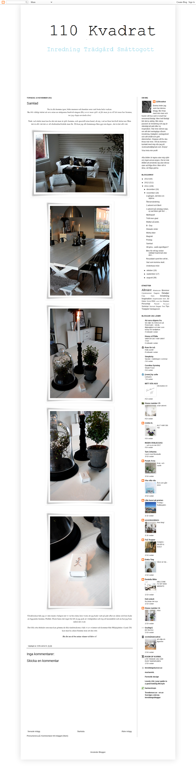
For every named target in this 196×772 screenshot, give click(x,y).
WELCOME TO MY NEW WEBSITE (162, 584)
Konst (149, 301)
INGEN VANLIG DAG (153, 443)
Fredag (149, 240)
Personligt (146, 304)
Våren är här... (162, 562)
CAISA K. (149, 423)
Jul (168, 299)
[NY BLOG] (149, 630)
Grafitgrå (149, 628)
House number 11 (152, 608)
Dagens (157, 293)
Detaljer (165, 293)
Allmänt (146, 290)
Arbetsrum (157, 290)
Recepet (166, 304)
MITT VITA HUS (151, 384)
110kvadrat (161, 102)
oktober (150, 270)
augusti (150, 278)
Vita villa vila (150, 480)
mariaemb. (149, 672)
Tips (167, 306)
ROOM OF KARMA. (153, 657)
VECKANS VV (162, 386)
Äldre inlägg (127, 731)
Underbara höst (152, 266)
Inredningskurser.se (153, 668)
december (151, 189)
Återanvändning (153, 202)
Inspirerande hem (159, 299)
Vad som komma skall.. (155, 262)
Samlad (149, 243)
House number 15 (152, 403)
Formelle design (152, 677)
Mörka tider (151, 233)
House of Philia (151, 336)
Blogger (102, 752)
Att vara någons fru (153, 320)
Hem (152, 296)
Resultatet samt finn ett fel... (157, 259)
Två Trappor (150, 540)
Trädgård (145, 309)
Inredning (164, 296)
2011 (146, 186)
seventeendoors (152, 520)
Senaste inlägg (34, 731)
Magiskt (149, 236)
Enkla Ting (149, 560)
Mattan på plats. (152, 222)
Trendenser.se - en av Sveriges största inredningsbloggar (154, 695)
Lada (157, 301)
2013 (146, 179)
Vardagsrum (155, 309)
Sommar (145, 306)
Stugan (158, 306)
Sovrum (152, 306)
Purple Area (150, 461)
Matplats (166, 301)
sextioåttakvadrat (152, 637)
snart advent (161, 406)
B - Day (149, 226)
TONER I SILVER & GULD (160, 544)
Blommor (165, 290)
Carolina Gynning (152, 365)
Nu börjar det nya (151, 601)
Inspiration (147, 298)
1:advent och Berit (153, 205)
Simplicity (149, 357)
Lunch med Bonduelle (153, 454)
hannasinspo (150, 688)
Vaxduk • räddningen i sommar (156, 359)
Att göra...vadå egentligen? (157, 247)
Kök (153, 301)
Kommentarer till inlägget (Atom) (54, 736)
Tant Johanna (150, 452)
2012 (146, 183)
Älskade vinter (152, 229)
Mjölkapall (150, 215)
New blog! (160, 522)
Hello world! (149, 350)
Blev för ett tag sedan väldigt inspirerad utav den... (156, 253)
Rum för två (150, 347)
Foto (143, 296)
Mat (161, 301)
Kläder (144, 301)
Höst (158, 610)
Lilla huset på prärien (154, 500)
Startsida (81, 731)
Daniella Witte (151, 579)
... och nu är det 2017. (153, 445)
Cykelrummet (147, 293)
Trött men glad (152, 218)
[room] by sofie (151, 374)
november (151, 193)
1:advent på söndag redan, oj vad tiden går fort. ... (157, 210)
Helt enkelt (149, 599)
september (151, 274)
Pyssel (156, 304)
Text (163, 306)
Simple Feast (150, 368)
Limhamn (148, 377)
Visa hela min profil (150, 150)
